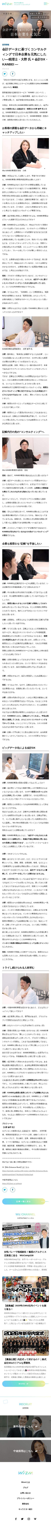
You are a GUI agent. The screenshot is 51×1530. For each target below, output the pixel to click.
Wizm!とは (25, 1482)
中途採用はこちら (23, 1451)
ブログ (25, 1488)
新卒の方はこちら (23, 1426)
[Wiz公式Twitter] (22, 1519)
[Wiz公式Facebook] (15, 1519)
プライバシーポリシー (25, 1498)
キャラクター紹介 (25, 1509)
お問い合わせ (25, 1493)
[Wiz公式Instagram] (28, 1519)
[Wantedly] (35, 1519)
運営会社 (25, 1504)
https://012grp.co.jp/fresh (12, 1184)
